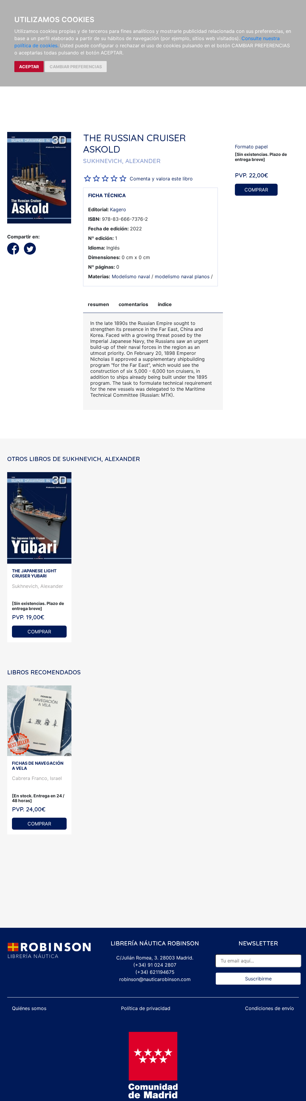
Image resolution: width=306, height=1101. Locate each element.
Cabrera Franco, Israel (37, 778)
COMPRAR (256, 190)
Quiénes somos (29, 1008)
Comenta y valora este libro (161, 179)
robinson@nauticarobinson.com (155, 979)
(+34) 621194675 (155, 972)
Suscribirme (258, 979)
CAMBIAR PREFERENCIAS (76, 66)
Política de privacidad (145, 1008)
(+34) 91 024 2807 (154, 965)
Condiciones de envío (269, 1008)
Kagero (118, 209)
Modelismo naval (131, 276)
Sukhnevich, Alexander (37, 586)
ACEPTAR (29, 66)
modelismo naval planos (182, 276)
